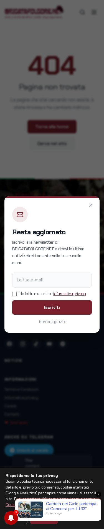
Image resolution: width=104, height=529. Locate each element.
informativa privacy (69, 293)
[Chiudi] (90, 205)
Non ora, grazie (52, 321)
